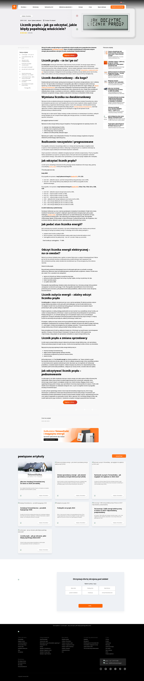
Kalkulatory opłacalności (65, 7)
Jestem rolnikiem (73, 592)
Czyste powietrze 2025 (88, 646)
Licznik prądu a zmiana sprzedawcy (26, 81)
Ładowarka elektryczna (22, 648)
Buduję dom (90, 588)
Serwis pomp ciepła (44, 641)
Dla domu (23, 7)
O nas (90, 7)
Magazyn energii (21, 641)
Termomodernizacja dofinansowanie (91, 648)
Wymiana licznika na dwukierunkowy (25, 61)
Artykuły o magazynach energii (68, 644)
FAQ (63, 652)
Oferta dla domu (22, 637)
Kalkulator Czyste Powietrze (45, 653)
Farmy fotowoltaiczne (107, 592)
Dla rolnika (20, 664)
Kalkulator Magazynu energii (45, 650)
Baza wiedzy (65, 637)
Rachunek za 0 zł (49, 7)
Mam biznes (107, 588)
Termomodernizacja (22, 644)
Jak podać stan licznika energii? (28, 69)
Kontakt (107, 641)
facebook (80, 409)
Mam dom (73, 588)
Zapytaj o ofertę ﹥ (70, 402)
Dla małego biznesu (22, 661)
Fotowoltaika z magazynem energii (91, 644)
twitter (95, 409)
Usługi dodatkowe (44, 637)
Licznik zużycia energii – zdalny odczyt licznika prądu (28, 77)
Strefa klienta (108, 643)
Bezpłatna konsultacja (117, 7)
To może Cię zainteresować (91, 637)
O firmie (107, 639)
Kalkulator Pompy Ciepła (45, 652)
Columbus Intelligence (22, 643)
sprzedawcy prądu (57, 49)
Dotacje (81, 7)
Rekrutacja (108, 644)
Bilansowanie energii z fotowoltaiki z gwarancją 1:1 (50, 643)
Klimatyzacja (20, 652)
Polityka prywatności (110, 653)
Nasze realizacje (102, 7)
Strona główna (56, 625)
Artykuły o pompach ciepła (67, 643)
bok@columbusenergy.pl (115, 663)
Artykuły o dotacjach (66, 648)
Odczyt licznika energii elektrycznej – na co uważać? (27, 74)
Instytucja (90, 592)
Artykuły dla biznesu (66, 650)
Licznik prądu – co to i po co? (28, 54)
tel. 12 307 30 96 (113, 661)
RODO (107, 652)
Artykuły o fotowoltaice (66, 641)
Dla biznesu (36, 7)
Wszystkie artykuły (65, 639)
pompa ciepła (51, 215)
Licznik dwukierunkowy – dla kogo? (27, 57)
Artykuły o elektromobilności (68, 646)
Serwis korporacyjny (110, 646)
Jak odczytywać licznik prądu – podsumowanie (28, 84)
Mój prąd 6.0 (86, 641)
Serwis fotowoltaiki (43, 639)
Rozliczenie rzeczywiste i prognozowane (26, 64)
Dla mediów (108, 648)
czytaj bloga (119, 456)
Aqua (19, 650)
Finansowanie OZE (43, 644)
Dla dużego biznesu (22, 663)
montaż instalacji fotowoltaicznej (83, 106)
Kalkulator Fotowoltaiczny (45, 648)
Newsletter (86, 639)
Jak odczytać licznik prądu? (27, 67)
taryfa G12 (75, 187)
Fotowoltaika (20, 639)
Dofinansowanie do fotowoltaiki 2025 (91, 643)
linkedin (88, 409)
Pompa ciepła (20, 646)
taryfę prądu (52, 166)
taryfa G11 (74, 176)
